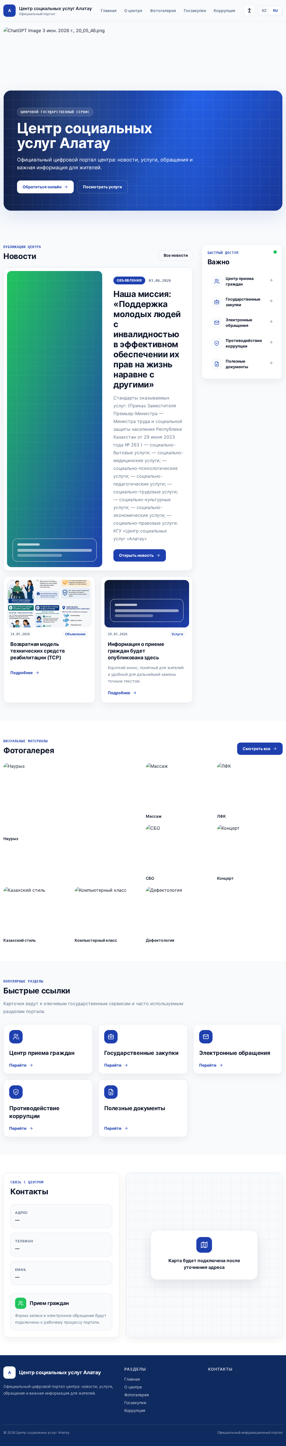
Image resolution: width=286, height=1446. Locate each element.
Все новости (176, 255)
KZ (264, 10)
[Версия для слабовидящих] (249, 10)
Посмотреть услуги (102, 186)
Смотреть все (256, 748)
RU (275, 10)
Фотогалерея (163, 10)
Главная (108, 10)
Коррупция (224, 10)
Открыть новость (136, 555)
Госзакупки (195, 10)
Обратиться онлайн (42, 186)
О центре (133, 10)
